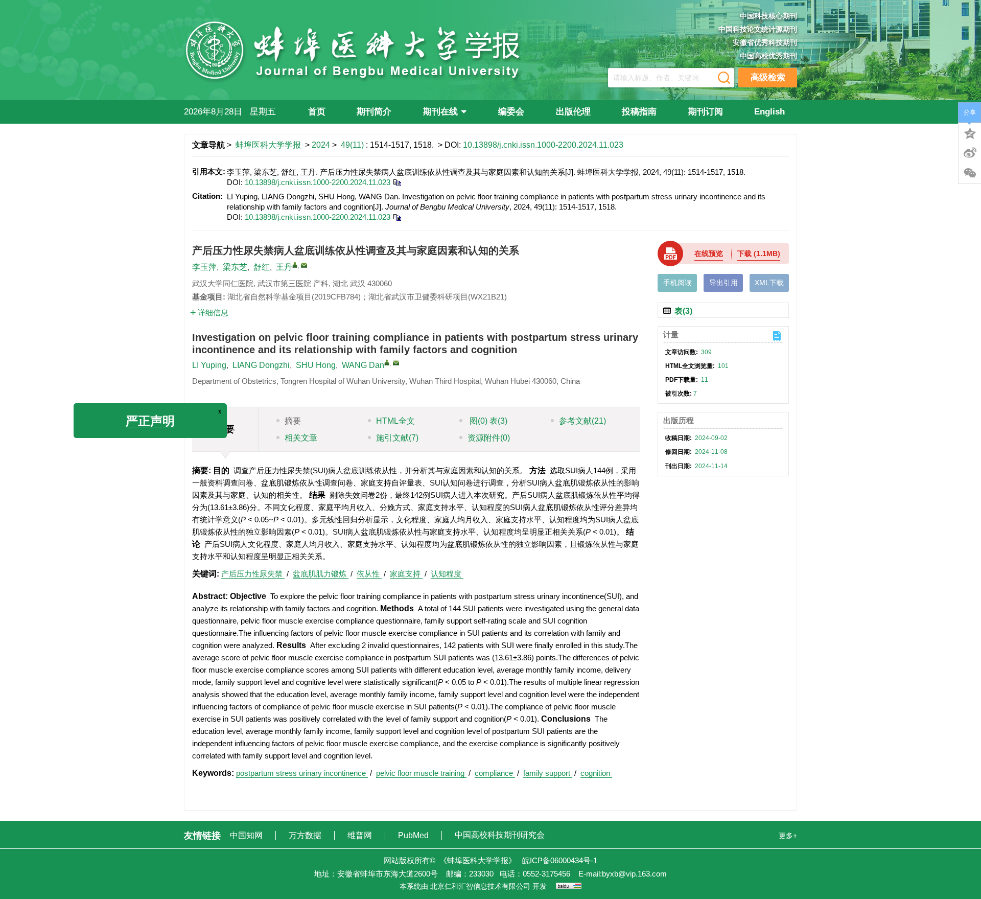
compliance (495, 773)
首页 (316, 112)
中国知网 (247, 835)
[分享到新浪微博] (970, 153)
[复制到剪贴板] (396, 182)
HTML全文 (395, 421)
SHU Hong (316, 365)
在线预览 (708, 253)
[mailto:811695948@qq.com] (304, 265)
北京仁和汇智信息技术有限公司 (480, 886)
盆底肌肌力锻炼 (320, 573)
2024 (321, 145)
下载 (758, 253)
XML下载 (769, 283)
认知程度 (447, 573)
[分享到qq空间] (970, 132)
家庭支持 (406, 573)
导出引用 (723, 283)
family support (547, 773)
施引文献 (397, 437)
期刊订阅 (705, 112)
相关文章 (301, 437)
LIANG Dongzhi (261, 365)
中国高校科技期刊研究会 (500, 835)
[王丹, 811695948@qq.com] (294, 265)
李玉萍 (204, 267)
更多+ (788, 836)
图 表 (487, 421)
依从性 (369, 573)
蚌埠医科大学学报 (268, 145)
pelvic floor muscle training (421, 773)
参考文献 (582, 421)
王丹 (284, 267)
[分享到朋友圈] (970, 173)
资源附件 (489, 437)
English (769, 112)
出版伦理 (573, 112)
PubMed (414, 835)
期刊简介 (374, 112)
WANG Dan (363, 365)
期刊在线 (440, 112)
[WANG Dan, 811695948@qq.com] (386, 362)
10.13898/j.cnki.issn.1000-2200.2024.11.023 (543, 145)
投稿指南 (639, 112)
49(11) (353, 145)
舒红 (261, 267)
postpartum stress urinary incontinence (302, 773)
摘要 (293, 421)
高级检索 (768, 77)
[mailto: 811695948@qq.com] (396, 362)
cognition (596, 773)
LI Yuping (209, 365)
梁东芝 (235, 267)
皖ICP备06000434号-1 (559, 860)
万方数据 (306, 835)
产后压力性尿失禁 (253, 573)
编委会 (511, 112)
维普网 (360, 835)
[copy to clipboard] (396, 217)
